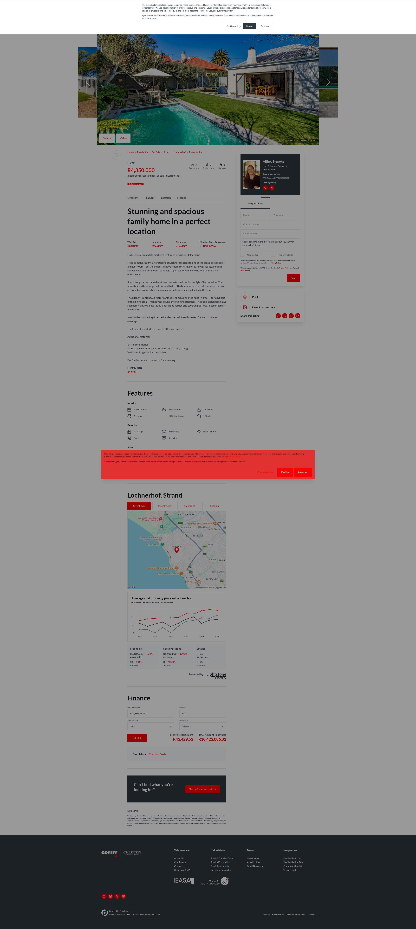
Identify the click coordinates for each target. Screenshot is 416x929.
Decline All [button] (266, 26)
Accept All (303, 472)
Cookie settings (265, 472)
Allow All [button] (250, 26)
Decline (285, 472)
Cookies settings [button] (234, 26)
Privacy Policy (234, 456)
